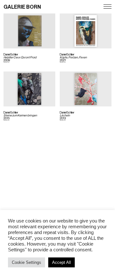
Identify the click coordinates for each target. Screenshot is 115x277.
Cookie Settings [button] (26, 262)
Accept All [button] (61, 262)
